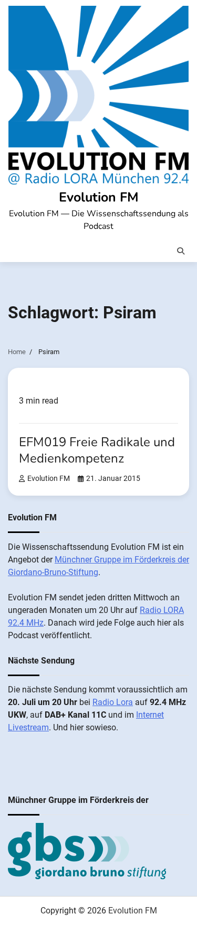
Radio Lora (112, 702)
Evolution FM (99, 197)
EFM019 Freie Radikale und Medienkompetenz (97, 450)
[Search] (181, 251)
